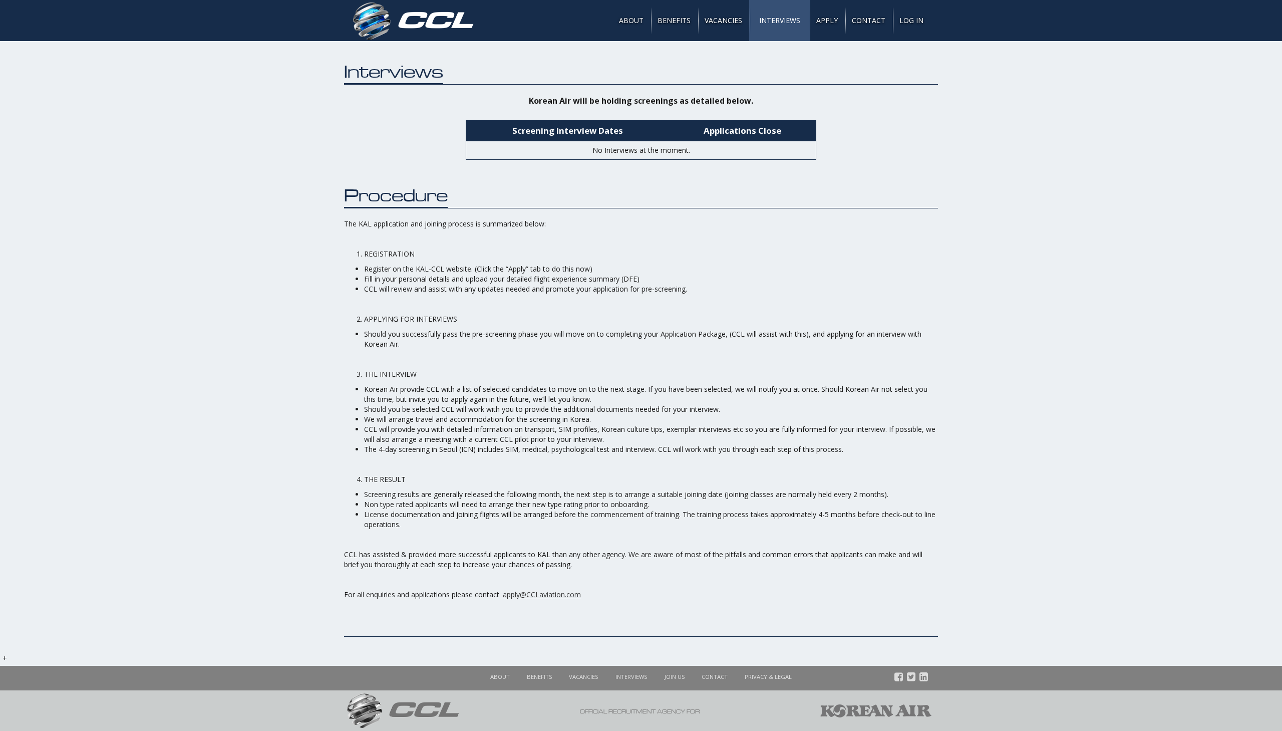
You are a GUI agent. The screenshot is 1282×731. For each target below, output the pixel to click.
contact (715, 676)
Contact (868, 20)
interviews (631, 676)
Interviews (779, 20)
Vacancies (723, 20)
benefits (539, 676)
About (631, 20)
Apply (827, 20)
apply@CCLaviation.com (542, 594)
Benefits (674, 20)
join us (675, 676)
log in (911, 20)
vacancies (583, 676)
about (500, 676)
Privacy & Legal (768, 676)
